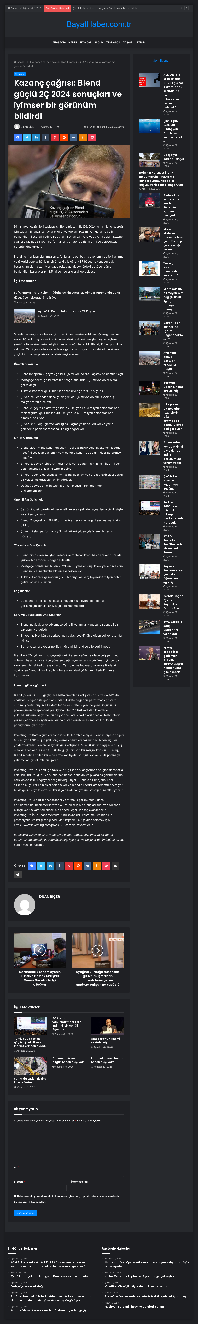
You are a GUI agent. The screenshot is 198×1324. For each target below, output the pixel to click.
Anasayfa (59, 42)
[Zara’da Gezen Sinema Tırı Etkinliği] (149, 388)
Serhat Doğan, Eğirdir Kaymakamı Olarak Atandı (173, 602)
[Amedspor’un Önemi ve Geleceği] (107, 1026)
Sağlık (98, 42)
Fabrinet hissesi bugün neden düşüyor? (107, 1060)
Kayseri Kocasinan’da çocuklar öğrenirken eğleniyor (173, 574)
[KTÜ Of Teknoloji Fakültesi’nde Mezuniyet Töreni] (149, 541)
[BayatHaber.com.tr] (99, 24)
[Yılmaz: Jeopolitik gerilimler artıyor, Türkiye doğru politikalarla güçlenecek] (149, 653)
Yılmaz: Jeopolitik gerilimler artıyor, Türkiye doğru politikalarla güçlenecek (173, 660)
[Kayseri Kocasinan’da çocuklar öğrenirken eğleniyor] (149, 571)
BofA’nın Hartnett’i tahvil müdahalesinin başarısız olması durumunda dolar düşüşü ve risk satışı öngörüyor (161, 179)
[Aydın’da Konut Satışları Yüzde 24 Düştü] (24, 316)
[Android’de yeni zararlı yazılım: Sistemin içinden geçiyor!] (149, 200)
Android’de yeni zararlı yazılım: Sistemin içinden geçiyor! (171, 205)
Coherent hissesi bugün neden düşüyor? (68, 1060)
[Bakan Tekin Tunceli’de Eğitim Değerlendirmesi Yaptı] (149, 328)
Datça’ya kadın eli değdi (87, 8)
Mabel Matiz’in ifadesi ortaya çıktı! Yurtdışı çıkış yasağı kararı (173, 239)
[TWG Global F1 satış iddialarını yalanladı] (149, 627)
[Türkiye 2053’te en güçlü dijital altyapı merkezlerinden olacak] (30, 1026)
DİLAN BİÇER (28, 126)
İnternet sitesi (79, 1181)
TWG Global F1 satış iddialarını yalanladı (173, 628)
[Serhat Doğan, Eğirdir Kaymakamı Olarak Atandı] (149, 601)
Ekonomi (86, 42)
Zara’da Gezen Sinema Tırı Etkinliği (173, 387)
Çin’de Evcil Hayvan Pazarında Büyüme (171, 483)
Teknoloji (113, 42)
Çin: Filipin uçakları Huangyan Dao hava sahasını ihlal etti (172, 131)
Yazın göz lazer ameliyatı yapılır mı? (170, 269)
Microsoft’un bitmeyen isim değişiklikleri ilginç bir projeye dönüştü (173, 299)
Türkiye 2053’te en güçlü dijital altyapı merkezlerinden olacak (30, 1042)
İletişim (140, 42)
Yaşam (127, 42)
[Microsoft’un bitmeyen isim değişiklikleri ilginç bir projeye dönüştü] (149, 294)
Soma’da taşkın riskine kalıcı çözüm (30, 1080)
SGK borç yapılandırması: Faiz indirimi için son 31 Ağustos (66, 1023)
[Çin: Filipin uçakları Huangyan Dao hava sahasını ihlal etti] (149, 126)
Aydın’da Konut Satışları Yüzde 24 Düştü (66, 311)
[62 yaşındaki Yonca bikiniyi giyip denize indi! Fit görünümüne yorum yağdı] (149, 448)
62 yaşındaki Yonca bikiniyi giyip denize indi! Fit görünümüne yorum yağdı (173, 453)
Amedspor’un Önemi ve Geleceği (105, 1040)
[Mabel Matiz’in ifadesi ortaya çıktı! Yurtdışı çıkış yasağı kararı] (149, 234)
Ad (16, 1167)
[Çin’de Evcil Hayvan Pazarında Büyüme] (149, 482)
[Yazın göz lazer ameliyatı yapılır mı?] (149, 268)
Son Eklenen (161, 60)
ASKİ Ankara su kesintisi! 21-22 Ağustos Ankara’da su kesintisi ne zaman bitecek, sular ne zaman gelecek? (173, 91)
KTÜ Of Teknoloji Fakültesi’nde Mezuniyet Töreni (173, 544)
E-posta (20, 1181)
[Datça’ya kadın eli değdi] (149, 160)
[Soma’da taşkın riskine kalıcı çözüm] (30, 1066)
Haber (72, 42)
